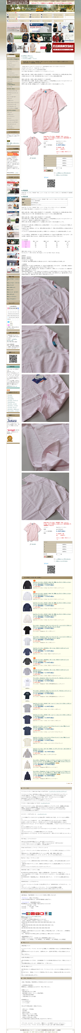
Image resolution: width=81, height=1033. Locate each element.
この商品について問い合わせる (63, 173)
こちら (16, 172)
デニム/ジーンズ (12, 104)
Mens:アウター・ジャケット (13, 279)
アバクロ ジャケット (13, 400)
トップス (10, 79)
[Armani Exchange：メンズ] (57, 15)
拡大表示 (34, 158)
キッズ (64, 791)
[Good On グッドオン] (63, 32)
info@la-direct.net (12, 340)
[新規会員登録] (13, 156)
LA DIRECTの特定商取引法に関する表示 (45, 1030)
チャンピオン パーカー (13, 411)
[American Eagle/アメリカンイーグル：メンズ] (34, 15)
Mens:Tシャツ (10, 285)
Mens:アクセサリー (11, 299)
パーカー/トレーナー (13, 61)
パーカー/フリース (12, 90)
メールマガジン (13, 132)
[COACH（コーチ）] (68, 15)
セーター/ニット (12, 124)
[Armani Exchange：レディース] (46, 21)
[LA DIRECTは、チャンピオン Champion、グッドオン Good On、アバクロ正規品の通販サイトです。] (17, 2)
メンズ (50, 791)
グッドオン (9, 69)
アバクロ (10, 395)
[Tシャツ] (41, 42)
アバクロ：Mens (11, 88)
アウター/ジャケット (13, 92)
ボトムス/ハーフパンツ (13, 102)
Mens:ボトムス (10, 294)
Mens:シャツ (10, 289)
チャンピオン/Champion (13, 59)
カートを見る (33, 1)
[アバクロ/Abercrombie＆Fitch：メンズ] (12, 15)
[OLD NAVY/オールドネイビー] (23, 17)
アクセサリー (11, 128)
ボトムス (10, 81)
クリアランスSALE (11, 110)
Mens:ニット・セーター (12, 292)
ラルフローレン (11, 402)
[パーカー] (18, 42)
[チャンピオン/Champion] (41, 32)
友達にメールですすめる (61, 175)
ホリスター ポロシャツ (13, 409)
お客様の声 (64, 1)
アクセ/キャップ (12, 106)
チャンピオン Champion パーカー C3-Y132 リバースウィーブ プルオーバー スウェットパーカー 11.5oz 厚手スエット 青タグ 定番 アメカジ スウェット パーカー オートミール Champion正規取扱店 (51, 761)
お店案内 (59, 1030)
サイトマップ (71, 1)
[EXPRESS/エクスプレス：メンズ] (46, 15)
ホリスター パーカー (13, 405)
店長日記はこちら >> (12, 386)
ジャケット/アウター (13, 122)
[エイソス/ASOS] (46, 17)
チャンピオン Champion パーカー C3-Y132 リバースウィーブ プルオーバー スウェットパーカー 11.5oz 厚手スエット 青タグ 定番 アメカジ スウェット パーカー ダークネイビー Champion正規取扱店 (51, 773)
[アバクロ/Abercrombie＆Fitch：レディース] (12, 21)
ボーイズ (61, 791)
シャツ (9, 94)
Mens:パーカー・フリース (13, 282)
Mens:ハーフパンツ (11, 296)
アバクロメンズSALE (13, 108)
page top (70, 783)
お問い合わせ (58, 1)
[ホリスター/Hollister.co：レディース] (23, 21)
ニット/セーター (12, 96)
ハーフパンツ (11, 66)
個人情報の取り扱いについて (27, 1030)
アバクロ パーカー (12, 403)
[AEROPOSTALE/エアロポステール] (12, 17)
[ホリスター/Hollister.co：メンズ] (23, 15)
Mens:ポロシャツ (11, 287)
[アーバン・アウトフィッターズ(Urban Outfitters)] (34, 17)
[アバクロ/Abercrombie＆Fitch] (18, 32)
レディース (55, 791)
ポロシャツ (10, 100)
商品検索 (11, 54)
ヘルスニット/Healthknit (11, 84)
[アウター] (63, 42)
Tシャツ (10, 63)
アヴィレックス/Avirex (13, 77)
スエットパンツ (11, 65)
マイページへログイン (43, 1)
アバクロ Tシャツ (12, 407)
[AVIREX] (18, 52)
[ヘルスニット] (41, 52)
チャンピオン (11, 398)
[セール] (63, 52)
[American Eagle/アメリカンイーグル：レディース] (34, 21)
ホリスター (10, 397)
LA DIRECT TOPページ (27, 55)
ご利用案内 (52, 1)
